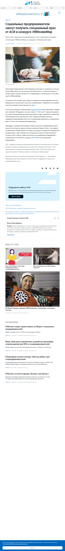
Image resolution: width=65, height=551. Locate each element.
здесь (33, 105)
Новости (7, 20)
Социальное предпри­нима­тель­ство (25, 43)
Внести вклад (16, 196)
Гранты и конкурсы (22, 367)
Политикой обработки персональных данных (15, 544)
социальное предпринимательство (26, 208)
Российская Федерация (14, 205)
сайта (33, 137)
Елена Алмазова (9, 43)
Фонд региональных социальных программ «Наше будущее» (25, 211)
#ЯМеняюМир (12, 208)
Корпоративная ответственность (20, 312)
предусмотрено (36, 109)
